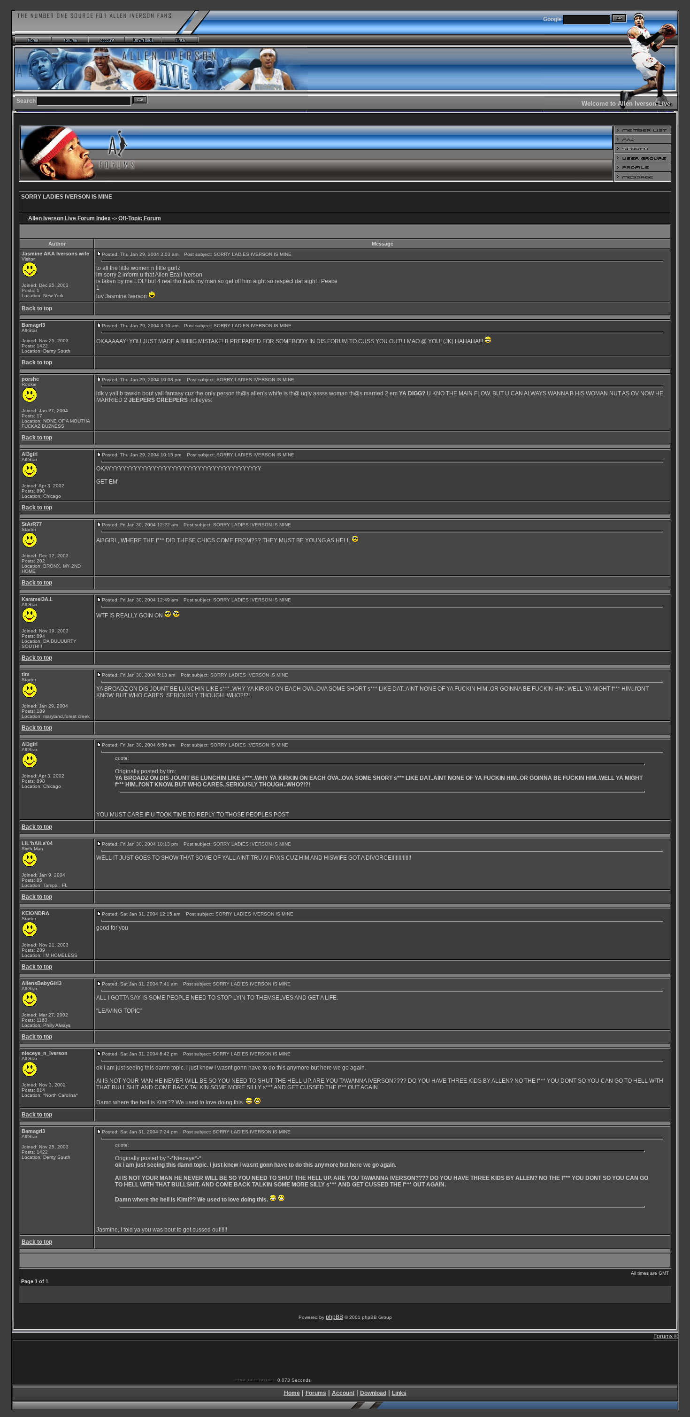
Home (292, 1393)
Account (343, 1393)
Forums (316, 1393)
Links (399, 1393)
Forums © (665, 1336)
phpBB (334, 1317)
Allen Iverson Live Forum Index (69, 218)
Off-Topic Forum (139, 218)
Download (373, 1393)
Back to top (37, 308)
